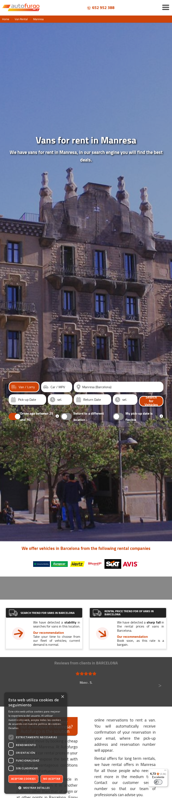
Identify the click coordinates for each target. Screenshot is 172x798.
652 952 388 (103, 7)
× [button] (62, 696)
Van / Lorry (27, 387)
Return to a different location (88, 416)
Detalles (13, 728)
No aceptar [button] (51, 779)
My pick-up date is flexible (139, 416)
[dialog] (35, 743)
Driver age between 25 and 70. (36, 416)
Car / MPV (58, 387)
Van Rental (21, 19)
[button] (35, 788)
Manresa (38, 19)
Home (5, 19)
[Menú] (165, 771)
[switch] (158, 782)
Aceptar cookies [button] (23, 779)
